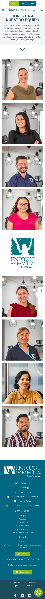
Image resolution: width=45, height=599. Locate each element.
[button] (3, 10)
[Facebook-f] (15, 595)
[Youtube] (22, 595)
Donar (22, 537)
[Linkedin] (29, 595)
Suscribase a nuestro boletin (22, 559)
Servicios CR (22, 511)
